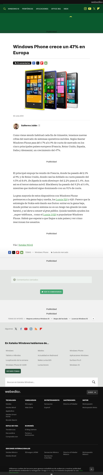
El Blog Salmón (31, 429)
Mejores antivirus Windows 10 (38, 318)
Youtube (89, 8)
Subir (90, 392)
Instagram (85, 8)
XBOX (66, 8)
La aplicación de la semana (17, 360)
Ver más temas (12, 371)
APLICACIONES (42, 8)
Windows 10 (75, 365)
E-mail (45, 63)
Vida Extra (29, 407)
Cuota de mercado (60, 252)
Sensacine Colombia (48, 457)
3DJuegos (29, 404)
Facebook (33, 63)
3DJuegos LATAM (31, 452)
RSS (36, 328)
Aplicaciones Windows (79, 355)
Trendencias (10, 429)
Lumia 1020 (49, 214)
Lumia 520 (62, 199)
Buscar (93, 382)
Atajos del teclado (61, 318)
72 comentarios (23, 63)
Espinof (47, 407)
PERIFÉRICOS (27, 8)
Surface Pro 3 (75, 360)
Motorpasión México (88, 453)
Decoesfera (10, 433)
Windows (10, 350)
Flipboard (98, 8)
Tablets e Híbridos (13, 355)
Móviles (41, 350)
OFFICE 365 (56, 8)
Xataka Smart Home (11, 415)
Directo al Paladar (70, 404)
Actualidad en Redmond (48, 355)
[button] (30, 125)
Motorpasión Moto (90, 407)
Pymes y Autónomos (29, 434)
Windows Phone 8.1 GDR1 (16, 365)
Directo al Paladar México (70, 453)
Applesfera (10, 411)
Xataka (8, 404)
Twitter (94, 8)
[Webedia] (97, 2)
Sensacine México (51, 452)
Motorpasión (88, 404)
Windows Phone (41, 252)
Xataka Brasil (11, 456)
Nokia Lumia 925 (44, 360)
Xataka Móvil (25, 244)
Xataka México (11, 452)
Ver (53, 292)
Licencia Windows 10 (80, 318)
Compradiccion (12, 436)
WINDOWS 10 (13, 8)
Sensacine (48, 404)
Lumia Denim (43, 365)
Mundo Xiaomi (11, 420)
